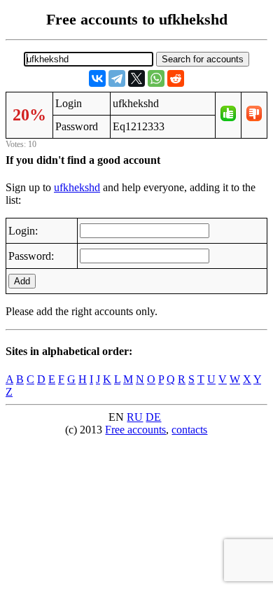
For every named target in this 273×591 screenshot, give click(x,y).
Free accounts (135, 430)
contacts (189, 430)
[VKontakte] (97, 78)
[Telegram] (116, 78)
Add (22, 281)
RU (135, 417)
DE (153, 417)
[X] (136, 78)
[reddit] (175, 78)
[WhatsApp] (156, 78)
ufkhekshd (77, 187)
